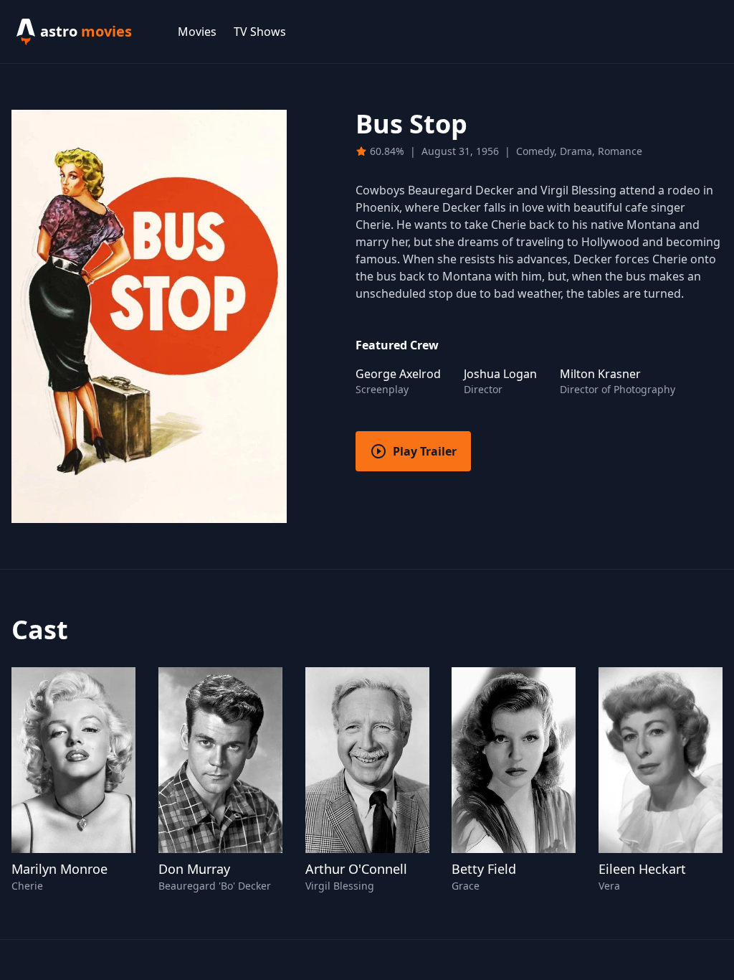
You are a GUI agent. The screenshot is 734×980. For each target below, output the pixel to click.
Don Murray (194, 868)
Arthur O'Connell (356, 868)
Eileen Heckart (642, 868)
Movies (197, 31)
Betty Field (484, 868)
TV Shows (260, 31)
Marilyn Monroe (59, 868)
